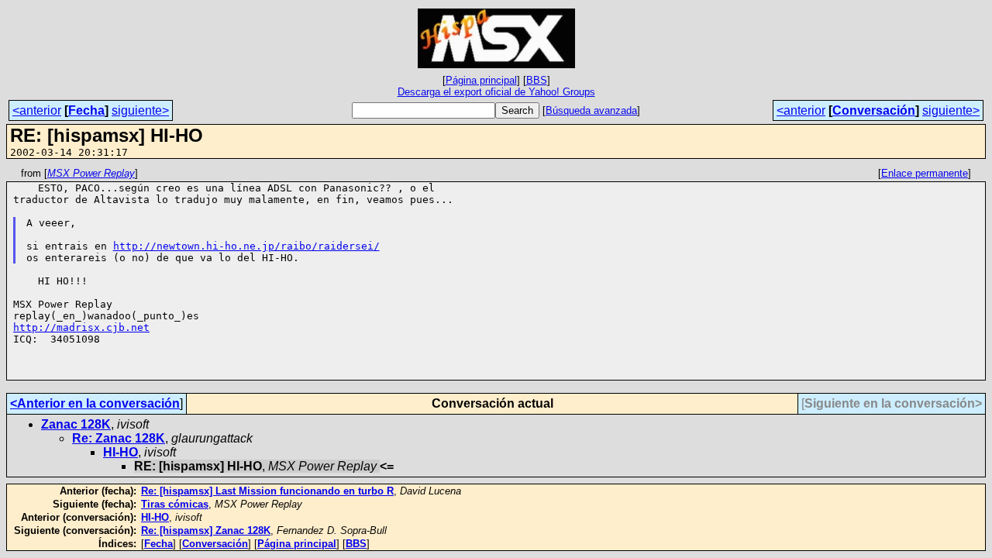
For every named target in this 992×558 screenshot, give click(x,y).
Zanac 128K (76, 424)
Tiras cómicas (174, 504)
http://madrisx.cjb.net (81, 327)
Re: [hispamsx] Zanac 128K (205, 530)
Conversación (873, 110)
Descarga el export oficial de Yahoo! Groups (496, 92)
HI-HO (120, 452)
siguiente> (140, 110)
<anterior (36, 110)
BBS (536, 80)
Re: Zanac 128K (118, 438)
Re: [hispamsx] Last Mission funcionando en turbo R (267, 491)
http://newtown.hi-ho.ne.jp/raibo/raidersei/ (246, 246)
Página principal (481, 80)
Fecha (86, 110)
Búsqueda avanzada (591, 110)
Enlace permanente (924, 173)
